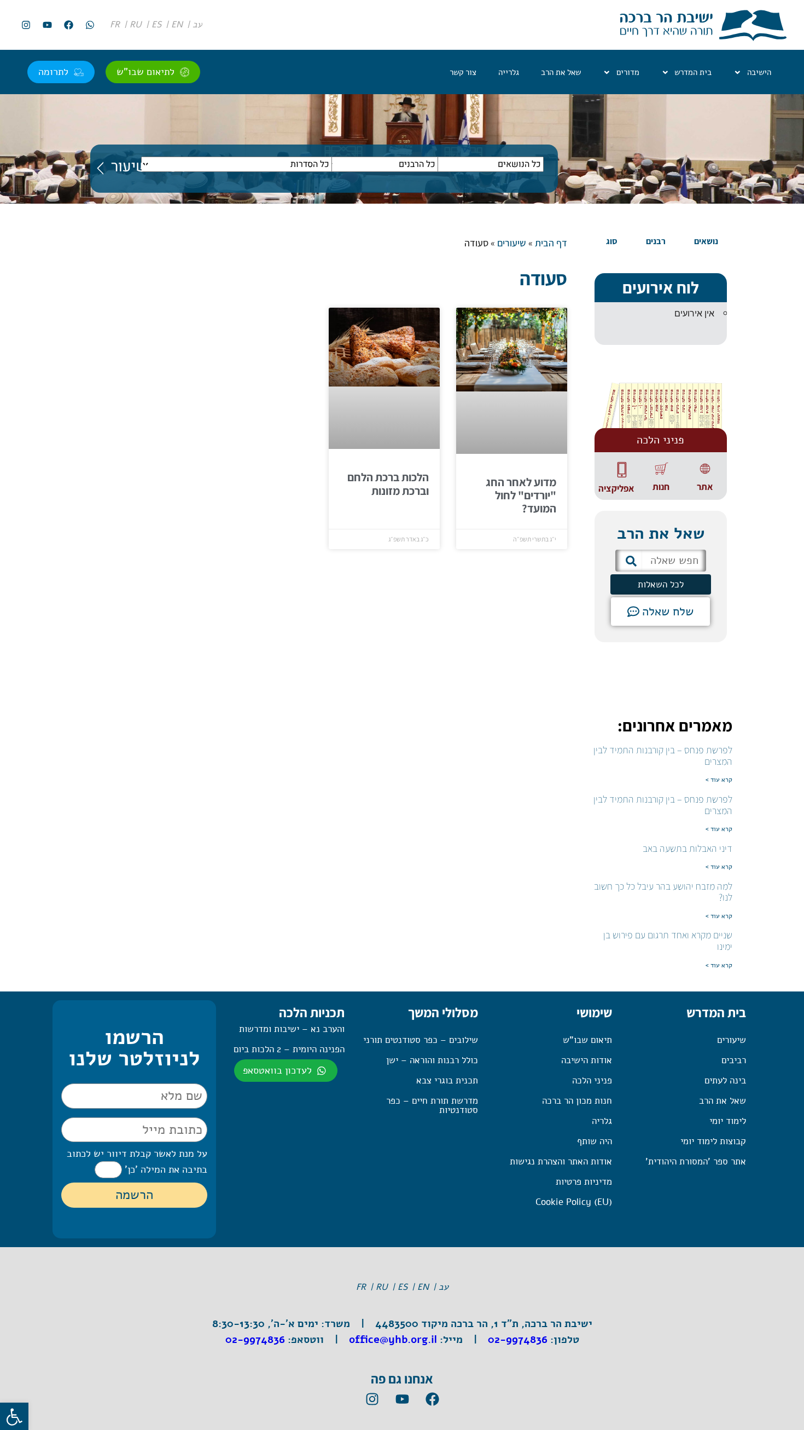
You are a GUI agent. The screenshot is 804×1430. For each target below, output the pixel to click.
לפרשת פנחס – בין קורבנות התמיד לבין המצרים (662, 755)
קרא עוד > (719, 779)
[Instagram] (25, 25)
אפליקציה (616, 488)
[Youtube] (47, 25)
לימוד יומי (727, 1121)
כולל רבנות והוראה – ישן (432, 1060)
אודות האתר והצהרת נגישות (561, 1161)
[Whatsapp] (89, 25)
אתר (705, 487)
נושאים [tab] (706, 241)
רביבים (733, 1060)
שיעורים (511, 243)
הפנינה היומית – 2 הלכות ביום (289, 1049)
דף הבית (551, 243)
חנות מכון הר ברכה (577, 1100)
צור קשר (463, 72)
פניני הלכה (592, 1080)
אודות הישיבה (586, 1060)
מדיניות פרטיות (584, 1181)
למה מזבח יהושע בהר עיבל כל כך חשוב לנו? (663, 892)
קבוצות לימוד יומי (713, 1141)
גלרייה (508, 72)
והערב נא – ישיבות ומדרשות (292, 1029)
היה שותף (594, 1141)
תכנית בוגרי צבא (447, 1080)
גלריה (602, 1121)
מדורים (627, 72)
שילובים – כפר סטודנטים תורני (420, 1040)
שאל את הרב (561, 72)
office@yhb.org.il (393, 1340)
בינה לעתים (725, 1080)
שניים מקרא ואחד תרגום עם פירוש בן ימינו (667, 941)
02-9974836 (517, 1340)
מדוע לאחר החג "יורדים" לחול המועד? (521, 495)
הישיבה (759, 72)
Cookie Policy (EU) (573, 1202)
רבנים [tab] (656, 241)
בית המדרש (693, 72)
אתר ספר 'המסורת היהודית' (695, 1161)
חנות (660, 487)
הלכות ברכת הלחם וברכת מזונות (388, 484)
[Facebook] (68, 25)
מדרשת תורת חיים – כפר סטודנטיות (432, 1105)
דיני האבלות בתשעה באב (687, 848)
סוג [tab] (611, 241)
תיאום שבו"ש (587, 1040)
